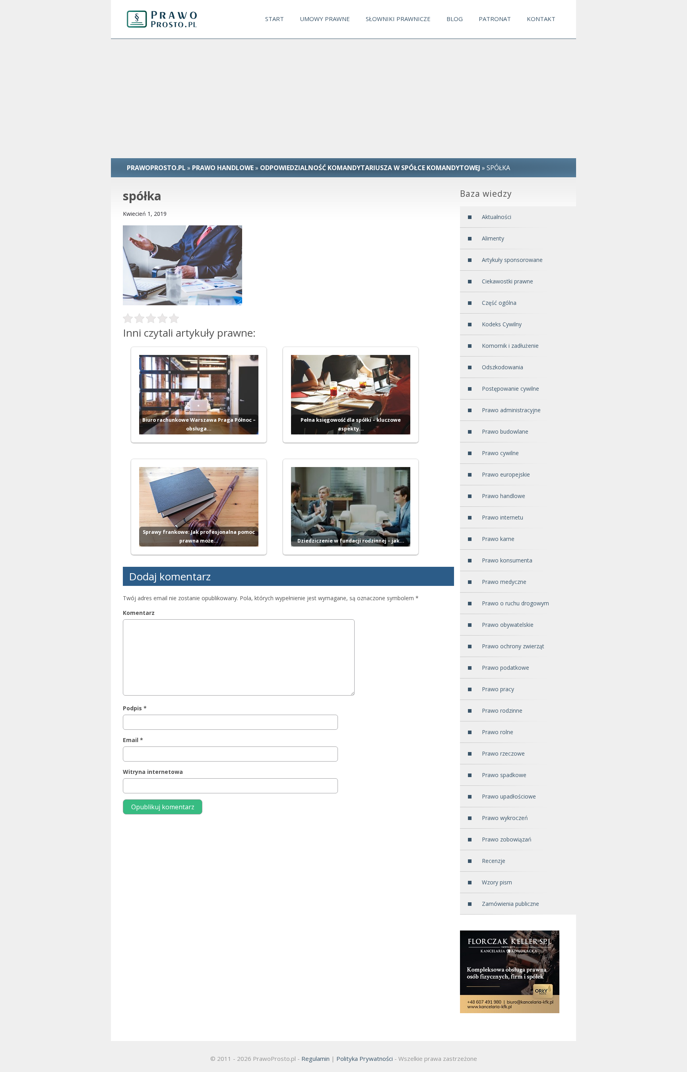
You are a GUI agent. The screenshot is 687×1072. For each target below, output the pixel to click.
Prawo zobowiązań (507, 839)
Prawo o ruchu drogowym (515, 603)
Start (274, 19)
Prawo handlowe (223, 167)
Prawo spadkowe (504, 775)
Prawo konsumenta (507, 560)
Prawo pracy (498, 689)
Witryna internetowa (153, 771)
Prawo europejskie (506, 474)
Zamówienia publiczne (510, 903)
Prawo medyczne (504, 581)
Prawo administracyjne (511, 410)
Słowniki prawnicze (398, 19)
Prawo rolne (497, 732)
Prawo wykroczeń (505, 818)
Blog (454, 19)
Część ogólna (499, 302)
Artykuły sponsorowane (512, 260)
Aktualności (496, 217)
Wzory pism (497, 882)
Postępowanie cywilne (510, 388)
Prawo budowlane (505, 431)
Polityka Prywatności (364, 1058)
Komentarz (139, 612)
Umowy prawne (325, 19)
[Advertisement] (343, 98)
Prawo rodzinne (502, 710)
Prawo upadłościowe (509, 796)
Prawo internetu (502, 517)
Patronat (495, 19)
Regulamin (315, 1058)
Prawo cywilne (500, 453)
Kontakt (541, 19)
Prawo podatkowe (505, 667)
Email (133, 740)
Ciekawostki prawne (507, 281)
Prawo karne (498, 539)
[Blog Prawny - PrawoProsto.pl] (169, 19)
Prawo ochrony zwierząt (513, 646)
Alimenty (493, 238)
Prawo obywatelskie (508, 624)
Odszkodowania (502, 367)
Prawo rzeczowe (503, 753)
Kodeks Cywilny (502, 324)
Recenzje (493, 861)
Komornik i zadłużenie (510, 345)
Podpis (135, 708)
